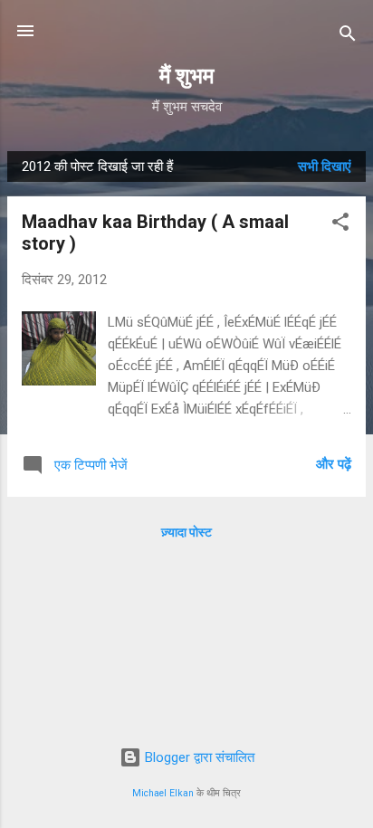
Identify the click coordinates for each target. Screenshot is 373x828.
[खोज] (348, 36)
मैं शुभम (186, 76)
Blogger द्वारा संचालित (197, 757)
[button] (340, 225)
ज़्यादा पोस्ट (186, 532)
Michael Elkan (163, 793)
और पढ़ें (333, 464)
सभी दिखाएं (324, 166)
